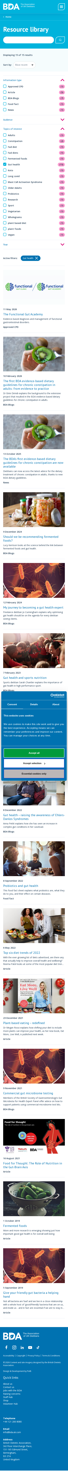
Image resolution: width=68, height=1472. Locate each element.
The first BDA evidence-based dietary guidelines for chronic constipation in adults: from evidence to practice (29, 385)
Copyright (20, 1355)
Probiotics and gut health (20, 886)
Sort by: (7, 64)
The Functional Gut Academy (23, 314)
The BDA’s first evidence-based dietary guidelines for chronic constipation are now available (33, 463)
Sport (35, 205)
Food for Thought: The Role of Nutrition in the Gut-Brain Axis (32, 1165)
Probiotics (35, 193)
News (35, 109)
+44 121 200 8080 (12, 1421)
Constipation (35, 141)
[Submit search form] (60, 40)
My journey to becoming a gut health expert (33, 607)
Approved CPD (35, 86)
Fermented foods (35, 158)
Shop (5, 1400)
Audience (7, 119)
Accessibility (8, 1355)
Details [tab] (34, 704)
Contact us (8, 1387)
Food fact (35, 104)
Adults (35, 135)
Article (35, 92)
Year (5, 244)
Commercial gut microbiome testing (28, 1093)
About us (7, 1383)
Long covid (35, 176)
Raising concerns (11, 1393)
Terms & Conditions (51, 1355)
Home (8, 17)
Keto (35, 170)
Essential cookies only (34, 773)
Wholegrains (35, 217)
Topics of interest (12, 128)
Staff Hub (8, 1397)
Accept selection (32, 763)
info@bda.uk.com (12, 1432)
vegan (35, 234)
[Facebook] (6, 1347)
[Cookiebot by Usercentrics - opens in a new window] (50, 696)
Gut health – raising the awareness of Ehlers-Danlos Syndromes (34, 817)
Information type (12, 80)
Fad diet (35, 146)
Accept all (34, 753)
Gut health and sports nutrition (24, 678)
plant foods (35, 228)
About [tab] (55, 704)
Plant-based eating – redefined (24, 1023)
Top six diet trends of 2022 (21, 953)
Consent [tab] (12, 704)
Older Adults (35, 187)
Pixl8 (29, 1371)
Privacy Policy (34, 1355)
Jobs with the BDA (12, 1390)
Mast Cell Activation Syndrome (35, 182)
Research (35, 199)
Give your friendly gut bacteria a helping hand (31, 1295)
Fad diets (35, 152)
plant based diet (35, 223)
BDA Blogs (35, 98)
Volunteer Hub (10, 1403)
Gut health (35, 164)
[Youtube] (30, 1347)
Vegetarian (35, 211)
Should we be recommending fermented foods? (31, 539)
